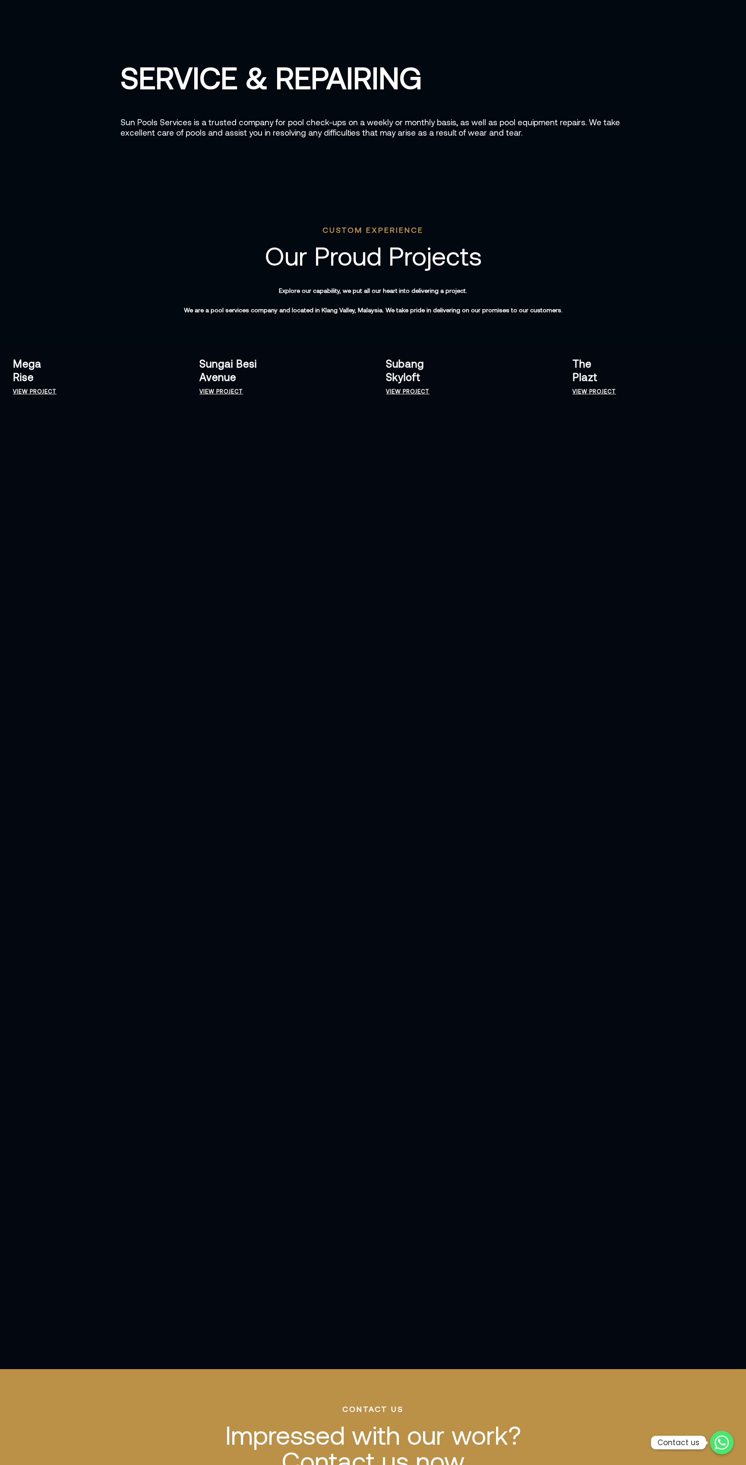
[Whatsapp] (721, 1442)
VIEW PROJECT (35, 391)
